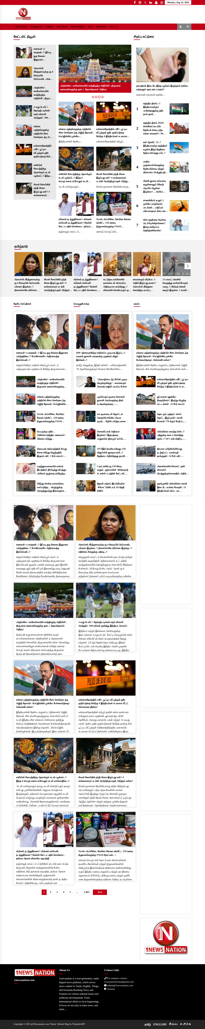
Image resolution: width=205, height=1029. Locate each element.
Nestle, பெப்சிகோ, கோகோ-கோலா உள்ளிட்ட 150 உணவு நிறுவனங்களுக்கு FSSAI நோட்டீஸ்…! (113, 223)
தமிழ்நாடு (49, 27)
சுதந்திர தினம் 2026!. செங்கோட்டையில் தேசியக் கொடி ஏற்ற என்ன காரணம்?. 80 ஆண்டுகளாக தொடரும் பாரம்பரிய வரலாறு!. (155, 128)
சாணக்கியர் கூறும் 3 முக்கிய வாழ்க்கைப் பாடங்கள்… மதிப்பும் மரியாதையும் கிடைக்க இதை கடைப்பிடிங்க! (154, 206)
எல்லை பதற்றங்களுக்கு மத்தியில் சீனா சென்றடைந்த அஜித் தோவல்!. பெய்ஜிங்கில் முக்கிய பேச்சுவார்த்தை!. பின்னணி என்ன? (44, 132)
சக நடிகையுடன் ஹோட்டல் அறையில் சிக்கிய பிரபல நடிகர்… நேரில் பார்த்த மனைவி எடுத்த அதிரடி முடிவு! (112, 418)
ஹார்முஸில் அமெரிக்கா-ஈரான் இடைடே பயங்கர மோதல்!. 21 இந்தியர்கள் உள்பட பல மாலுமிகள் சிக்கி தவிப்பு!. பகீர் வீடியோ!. (172, 487)
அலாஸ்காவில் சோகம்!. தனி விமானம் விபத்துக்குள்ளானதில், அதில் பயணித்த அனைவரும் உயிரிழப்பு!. (171, 470)
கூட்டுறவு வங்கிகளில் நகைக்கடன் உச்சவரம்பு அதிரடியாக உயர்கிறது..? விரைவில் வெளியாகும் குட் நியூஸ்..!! (116, 285)
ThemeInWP (78, 1024)
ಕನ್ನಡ (185, 1024)
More (112, 27)
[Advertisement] (166, 553)
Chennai (110, 989)
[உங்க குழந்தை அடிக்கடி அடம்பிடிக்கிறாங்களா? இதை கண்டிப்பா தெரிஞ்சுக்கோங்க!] (179, 225)
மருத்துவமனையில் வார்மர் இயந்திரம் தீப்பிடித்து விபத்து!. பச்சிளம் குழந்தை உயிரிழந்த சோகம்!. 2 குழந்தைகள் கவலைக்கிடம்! (52, 470)
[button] (180, 27)
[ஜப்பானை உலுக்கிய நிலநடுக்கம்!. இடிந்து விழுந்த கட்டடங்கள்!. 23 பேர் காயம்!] (146, 399)
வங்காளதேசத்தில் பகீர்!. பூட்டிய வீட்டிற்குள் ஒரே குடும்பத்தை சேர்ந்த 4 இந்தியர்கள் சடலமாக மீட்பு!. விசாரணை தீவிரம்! (43, 151)
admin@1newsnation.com (120, 985)
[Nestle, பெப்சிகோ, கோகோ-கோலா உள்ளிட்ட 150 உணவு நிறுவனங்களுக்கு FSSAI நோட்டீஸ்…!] (113, 204)
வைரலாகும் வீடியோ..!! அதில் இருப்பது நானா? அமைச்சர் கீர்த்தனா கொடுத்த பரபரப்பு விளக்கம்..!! (144, 285)
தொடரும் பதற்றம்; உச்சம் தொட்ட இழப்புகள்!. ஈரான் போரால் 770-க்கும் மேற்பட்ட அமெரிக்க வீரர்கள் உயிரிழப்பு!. (172, 418)
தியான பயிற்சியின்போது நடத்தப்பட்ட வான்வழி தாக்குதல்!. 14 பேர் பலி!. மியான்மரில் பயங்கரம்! (169, 453)
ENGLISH (159, 1024)
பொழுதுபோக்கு (36, 27)
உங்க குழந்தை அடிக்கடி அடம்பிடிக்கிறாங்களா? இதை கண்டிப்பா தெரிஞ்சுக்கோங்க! (154, 225)
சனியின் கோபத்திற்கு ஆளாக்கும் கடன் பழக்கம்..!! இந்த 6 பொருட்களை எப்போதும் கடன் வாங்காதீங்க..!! (43, 171)
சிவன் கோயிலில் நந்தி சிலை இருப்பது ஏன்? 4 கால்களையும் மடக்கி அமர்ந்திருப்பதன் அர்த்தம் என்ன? (42, 190)
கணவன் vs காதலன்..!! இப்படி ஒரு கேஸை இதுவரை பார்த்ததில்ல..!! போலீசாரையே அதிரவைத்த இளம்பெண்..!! (42, 54)
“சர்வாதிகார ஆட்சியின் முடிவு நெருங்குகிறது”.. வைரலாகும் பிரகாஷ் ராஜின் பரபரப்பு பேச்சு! (112, 383)
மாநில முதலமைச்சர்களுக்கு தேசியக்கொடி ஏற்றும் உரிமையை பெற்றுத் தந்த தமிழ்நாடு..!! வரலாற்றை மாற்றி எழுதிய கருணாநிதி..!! (155, 167)
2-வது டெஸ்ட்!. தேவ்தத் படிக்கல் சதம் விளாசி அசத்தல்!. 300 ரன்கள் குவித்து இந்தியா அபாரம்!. (43, 113)
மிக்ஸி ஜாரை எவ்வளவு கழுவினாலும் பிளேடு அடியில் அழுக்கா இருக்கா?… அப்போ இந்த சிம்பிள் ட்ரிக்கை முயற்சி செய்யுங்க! (154, 187)
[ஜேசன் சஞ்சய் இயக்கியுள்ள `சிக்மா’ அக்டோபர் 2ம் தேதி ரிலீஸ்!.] (85, 485)
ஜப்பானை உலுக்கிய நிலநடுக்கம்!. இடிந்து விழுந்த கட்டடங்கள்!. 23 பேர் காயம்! (171, 400)
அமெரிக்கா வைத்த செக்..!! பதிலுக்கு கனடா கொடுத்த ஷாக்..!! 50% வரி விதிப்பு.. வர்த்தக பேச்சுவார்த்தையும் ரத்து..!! (170, 435)
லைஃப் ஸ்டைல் (62, 27)
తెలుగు (173, 1024)
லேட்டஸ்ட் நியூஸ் (21, 27)
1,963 (87, 892)
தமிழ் (148, 1024)
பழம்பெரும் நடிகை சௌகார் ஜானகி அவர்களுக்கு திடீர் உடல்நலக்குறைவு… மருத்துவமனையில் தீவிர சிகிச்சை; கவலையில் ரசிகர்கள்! (111, 401)
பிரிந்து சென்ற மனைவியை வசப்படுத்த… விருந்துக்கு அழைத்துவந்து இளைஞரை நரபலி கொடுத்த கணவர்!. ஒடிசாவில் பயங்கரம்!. (50, 487)
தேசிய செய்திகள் (78, 27)
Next (187, 266)
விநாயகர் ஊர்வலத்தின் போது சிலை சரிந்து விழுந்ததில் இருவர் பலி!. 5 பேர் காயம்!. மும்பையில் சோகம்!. (52, 453)
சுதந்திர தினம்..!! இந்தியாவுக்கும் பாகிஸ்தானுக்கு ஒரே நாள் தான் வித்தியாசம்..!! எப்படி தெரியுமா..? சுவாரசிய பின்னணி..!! (154, 109)
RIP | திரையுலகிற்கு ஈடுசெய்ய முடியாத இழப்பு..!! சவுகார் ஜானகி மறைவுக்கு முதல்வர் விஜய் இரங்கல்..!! (100, 356)
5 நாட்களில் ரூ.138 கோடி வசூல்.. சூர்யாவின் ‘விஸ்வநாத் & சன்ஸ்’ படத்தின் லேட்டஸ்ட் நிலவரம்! (112, 470)
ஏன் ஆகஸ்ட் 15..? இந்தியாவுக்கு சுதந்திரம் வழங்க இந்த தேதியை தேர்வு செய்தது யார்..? (155, 147)
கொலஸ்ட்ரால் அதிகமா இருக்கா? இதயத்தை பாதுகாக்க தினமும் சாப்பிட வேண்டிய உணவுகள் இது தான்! (112, 435)
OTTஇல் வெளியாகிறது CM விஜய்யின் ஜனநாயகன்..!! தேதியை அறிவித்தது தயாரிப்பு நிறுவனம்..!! (112, 453)
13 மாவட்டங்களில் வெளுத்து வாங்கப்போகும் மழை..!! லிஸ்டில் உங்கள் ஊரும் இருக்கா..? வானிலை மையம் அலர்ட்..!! (176, 285)
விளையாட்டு (101, 27)
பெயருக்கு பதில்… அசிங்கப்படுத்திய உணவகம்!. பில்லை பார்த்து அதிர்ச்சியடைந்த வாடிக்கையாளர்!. (51, 435)
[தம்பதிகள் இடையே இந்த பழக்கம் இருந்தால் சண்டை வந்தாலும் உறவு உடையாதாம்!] (162, 64)
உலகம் (90, 27)
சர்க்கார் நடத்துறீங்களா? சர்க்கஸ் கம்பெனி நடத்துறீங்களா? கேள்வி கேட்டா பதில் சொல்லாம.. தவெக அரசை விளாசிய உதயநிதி (75, 223)
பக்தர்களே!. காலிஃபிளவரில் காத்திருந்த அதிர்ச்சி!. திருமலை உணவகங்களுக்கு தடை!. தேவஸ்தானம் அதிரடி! (44, 93)
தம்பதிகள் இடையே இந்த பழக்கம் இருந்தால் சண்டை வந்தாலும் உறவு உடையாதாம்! (162, 88)
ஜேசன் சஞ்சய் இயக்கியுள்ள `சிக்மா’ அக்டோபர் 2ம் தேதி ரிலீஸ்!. (111, 487)
